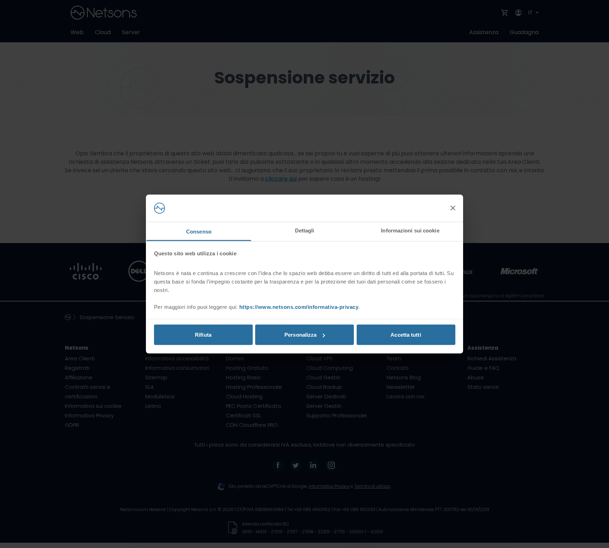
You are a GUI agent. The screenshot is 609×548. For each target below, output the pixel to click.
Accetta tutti (405, 335)
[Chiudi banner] (452, 208)
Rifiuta (203, 335)
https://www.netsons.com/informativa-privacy (299, 307)
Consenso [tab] (198, 231)
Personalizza (300, 335)
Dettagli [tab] (304, 230)
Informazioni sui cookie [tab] (410, 230)
